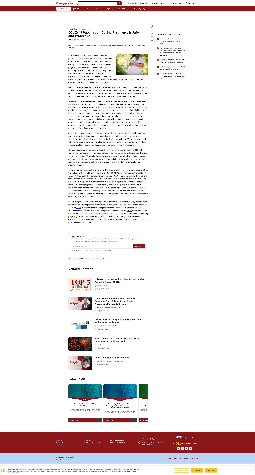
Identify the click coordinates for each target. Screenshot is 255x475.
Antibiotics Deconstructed (100, 9)
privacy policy (108, 250)
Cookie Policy (20, 473)
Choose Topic (62, 9)
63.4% (129, 210)
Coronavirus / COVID (76, 259)
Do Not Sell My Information (93, 442)
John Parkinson (102, 286)
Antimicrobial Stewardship (134, 9)
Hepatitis (145, 9)
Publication (155, 3)
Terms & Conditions (117, 440)
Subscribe (138, 246)
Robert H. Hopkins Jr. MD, (105, 307)
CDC (74, 197)
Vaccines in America (86, 9)
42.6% (78, 207)
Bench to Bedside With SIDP (117, 9)
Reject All (197, 470)
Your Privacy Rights (181, 470)
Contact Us (87, 440)
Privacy (85, 445)
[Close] (252, 470)
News (129, 3)
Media (134, 3)
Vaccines (88, 259)
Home (169, 458)
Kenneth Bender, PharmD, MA (107, 326)
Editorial (59, 445)
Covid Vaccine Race (99, 259)
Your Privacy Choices (117, 442)
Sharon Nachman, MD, (104, 361)
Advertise (59, 442)
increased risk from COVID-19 (108, 93)
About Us (59, 440)
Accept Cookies (211, 470)
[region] (127, 470)
